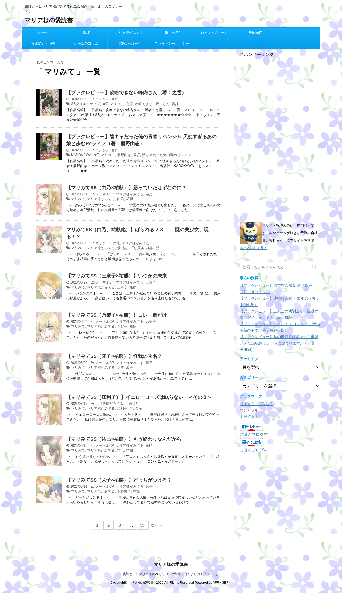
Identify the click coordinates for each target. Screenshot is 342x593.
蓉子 (149, 363)
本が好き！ (249, 416)
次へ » (156, 525)
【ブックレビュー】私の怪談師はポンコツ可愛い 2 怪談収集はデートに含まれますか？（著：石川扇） (279, 343)
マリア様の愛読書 (49, 20)
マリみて (117, 104)
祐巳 (149, 446)
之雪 (129, 104)
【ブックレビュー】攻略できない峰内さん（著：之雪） (126, 92)
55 (142, 525)
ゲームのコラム (86, 43)
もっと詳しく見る (253, 248)
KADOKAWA (81, 155)
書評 (86, 33)
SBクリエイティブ (85, 104)
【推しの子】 (171, 33)
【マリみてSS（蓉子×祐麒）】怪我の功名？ (114, 356)
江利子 (122, 408)
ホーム (43, 33)
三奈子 (151, 282)
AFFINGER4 (222, 582)
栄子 (149, 487)
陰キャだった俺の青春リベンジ (166, 155)
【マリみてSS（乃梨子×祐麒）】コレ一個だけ (116, 315)
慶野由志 (124, 155)
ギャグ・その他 (107, 243)
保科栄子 (124, 491)
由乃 (149, 194)
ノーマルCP (104, 194)
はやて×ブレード (214, 33)
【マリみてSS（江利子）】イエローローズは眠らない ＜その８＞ (139, 397)
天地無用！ (257, 33)
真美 (140, 248)
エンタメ (102, 99)
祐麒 (129, 199)
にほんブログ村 (254, 434)
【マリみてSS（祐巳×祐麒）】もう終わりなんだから (123, 439)
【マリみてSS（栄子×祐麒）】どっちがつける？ (119, 480)
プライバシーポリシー (171, 43)
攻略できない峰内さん (152, 104)
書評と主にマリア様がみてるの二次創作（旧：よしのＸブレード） (171, 574)
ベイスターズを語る (256, 404)
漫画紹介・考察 (43, 43)
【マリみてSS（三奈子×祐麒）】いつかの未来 (116, 275)
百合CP (131, 404)
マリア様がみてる (129, 33)
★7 (105, 104)
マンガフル (249, 410)
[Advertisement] (280, 137)
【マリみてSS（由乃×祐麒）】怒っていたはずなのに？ (126, 187)
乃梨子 (151, 322)
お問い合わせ (129, 43)
